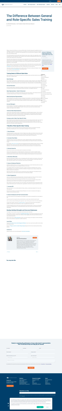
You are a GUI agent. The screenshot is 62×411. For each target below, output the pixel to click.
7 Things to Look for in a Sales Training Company (17, 225)
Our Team (46, 380)
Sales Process (43, 95)
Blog (59, 4)
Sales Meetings (43, 91)
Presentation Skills (44, 80)
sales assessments (17, 217)
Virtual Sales (43, 102)
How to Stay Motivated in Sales (13, 274)
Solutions (25, 4)
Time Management (44, 101)
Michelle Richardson (22, 238)
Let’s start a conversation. (26, 231)
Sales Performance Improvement (46, 92)
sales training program (15, 69)
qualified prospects (22, 202)
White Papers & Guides (35, 379)
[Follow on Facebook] (8, 406)
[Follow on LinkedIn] (8, 403)
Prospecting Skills (43, 81)
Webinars (33, 380)
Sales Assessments (44, 82)
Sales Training (43, 99)
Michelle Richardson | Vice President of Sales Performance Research (21, 23)
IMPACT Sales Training (15, 143)
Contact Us (59, 1)
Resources (52, 4)
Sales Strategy (43, 96)
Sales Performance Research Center (46, 94)
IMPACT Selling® (21, 380)
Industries (48, 4)
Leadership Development (45, 77)
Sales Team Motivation (44, 98)
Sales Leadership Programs (41, 4)
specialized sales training (25, 213)
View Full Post (11, 282)
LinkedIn (34, 237)
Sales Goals (42, 88)
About (57, 4)
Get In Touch (10, 385)
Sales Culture (43, 87)
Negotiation (43, 78)
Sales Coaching (43, 84)
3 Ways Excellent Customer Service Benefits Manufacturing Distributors (13, 298)
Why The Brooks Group (48, 379)
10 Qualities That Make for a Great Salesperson (13, 322)
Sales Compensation (44, 85)
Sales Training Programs (31, 4)
